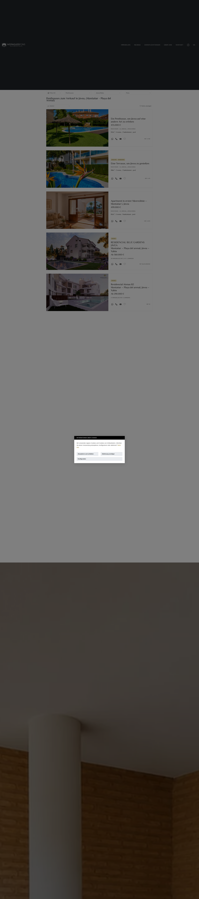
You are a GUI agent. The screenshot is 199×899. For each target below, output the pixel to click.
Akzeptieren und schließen (86, 454)
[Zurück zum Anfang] (195, 895)
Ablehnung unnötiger (108, 454)
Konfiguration (82, 459)
